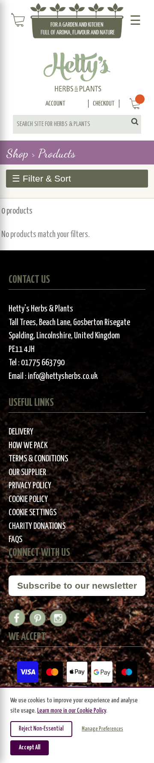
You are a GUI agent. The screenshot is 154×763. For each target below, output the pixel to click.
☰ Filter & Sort (41, 178)
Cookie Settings (32, 513)
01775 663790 (43, 363)
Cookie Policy (28, 500)
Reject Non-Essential (41, 729)
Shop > (20, 153)
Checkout (104, 103)
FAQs (15, 540)
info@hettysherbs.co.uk (63, 377)
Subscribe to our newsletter (77, 585)
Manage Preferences (102, 729)
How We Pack (28, 446)
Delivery (21, 432)
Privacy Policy (30, 486)
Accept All (29, 748)
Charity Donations (37, 526)
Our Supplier (27, 473)
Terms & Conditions (38, 459)
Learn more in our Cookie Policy (71, 710)
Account (55, 103)
